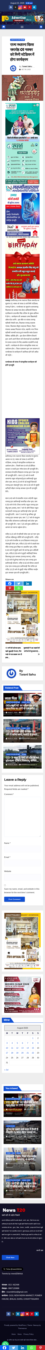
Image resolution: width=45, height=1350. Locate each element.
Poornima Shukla (29, 712)
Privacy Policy (29, 1334)
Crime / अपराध (26, 702)
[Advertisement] (22, 392)
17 (7, 1053)
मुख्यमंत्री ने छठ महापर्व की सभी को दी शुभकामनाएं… (32, 649)
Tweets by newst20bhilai (12, 1274)
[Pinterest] (10, 588)
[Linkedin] (27, 583)
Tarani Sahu (27, 66)
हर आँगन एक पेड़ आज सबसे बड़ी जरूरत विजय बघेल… (22, 1340)
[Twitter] (19, 583)
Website (7, 871)
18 (12, 1053)
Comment (9, 794)
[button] (5, 1344)
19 (17, 1053)
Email (7, 857)
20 (22, 1053)
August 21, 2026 (15, 1109)
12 (17, 1048)
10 (7, 1048)
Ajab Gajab (11, 1126)
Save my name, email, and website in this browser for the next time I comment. (21, 891)
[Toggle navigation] (22, 26)
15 (33, 1048)
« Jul (6, 1070)
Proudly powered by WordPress (15, 1325)
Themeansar (22, 1328)
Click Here (10, 1257)
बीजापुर (18, 1153)
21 (28, 1053)
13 (22, 1048)
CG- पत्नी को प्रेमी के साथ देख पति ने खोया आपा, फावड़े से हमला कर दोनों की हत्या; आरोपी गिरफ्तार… (22, 734)
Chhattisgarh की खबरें (17, 39)
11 (12, 1048)
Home (14, 1334)
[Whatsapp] (19, 588)
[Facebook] (10, 583)
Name (7, 843)
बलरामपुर (24, 754)
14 (28, 1048)
